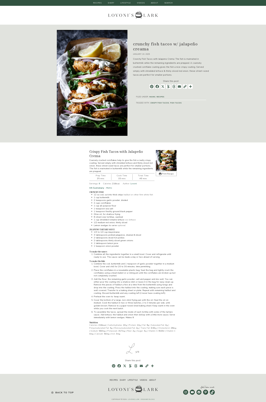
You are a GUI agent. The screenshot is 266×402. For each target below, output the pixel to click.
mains (152, 97)
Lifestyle (133, 380)
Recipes (114, 380)
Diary (123, 380)
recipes (160, 97)
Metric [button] (109, 187)
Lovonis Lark (134, 399)
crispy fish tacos (159, 103)
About (152, 380)
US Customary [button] (96, 187)
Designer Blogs (147, 399)
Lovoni (134, 183)
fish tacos (176, 103)
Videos (143, 380)
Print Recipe (168, 173)
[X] (163, 87)
